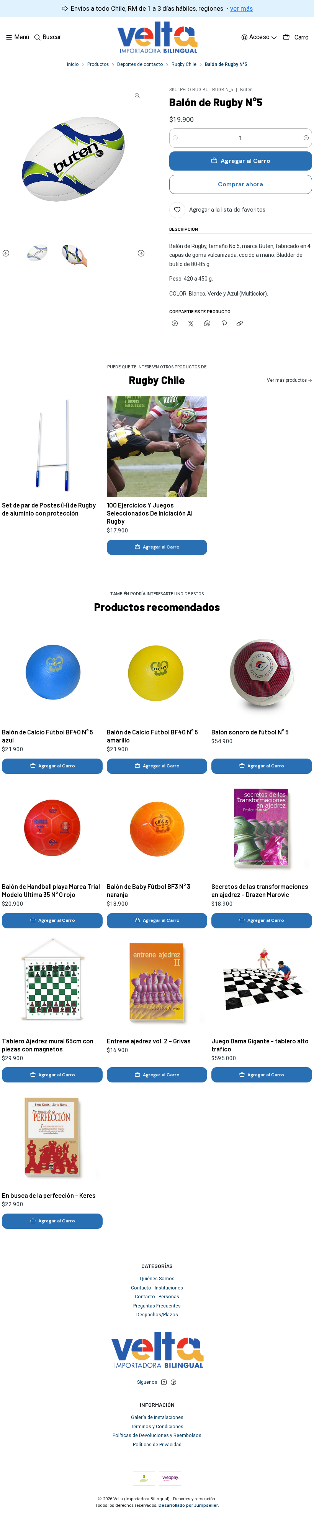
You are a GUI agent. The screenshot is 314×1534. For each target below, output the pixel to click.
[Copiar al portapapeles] (239, 324)
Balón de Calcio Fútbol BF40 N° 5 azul (47, 736)
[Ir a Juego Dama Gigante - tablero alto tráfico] (261, 982)
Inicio (72, 64)
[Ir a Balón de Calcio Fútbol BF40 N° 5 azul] (52, 673)
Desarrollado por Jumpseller (188, 1505)
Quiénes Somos (157, 1278)
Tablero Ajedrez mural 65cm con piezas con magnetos (47, 1045)
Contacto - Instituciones (157, 1288)
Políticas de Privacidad (157, 1444)
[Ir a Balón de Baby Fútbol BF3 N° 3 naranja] (157, 828)
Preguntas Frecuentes (157, 1306)
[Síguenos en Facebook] (173, 1382)
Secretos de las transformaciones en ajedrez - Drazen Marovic (259, 890)
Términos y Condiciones (157, 1426)
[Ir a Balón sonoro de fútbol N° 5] (261, 673)
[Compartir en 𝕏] (191, 324)
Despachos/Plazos (157, 1314)
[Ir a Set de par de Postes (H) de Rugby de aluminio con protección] (52, 446)
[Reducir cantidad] (175, 138)
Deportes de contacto (140, 64)
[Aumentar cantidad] (306, 138)
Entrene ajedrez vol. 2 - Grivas (149, 1041)
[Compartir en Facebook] (175, 324)
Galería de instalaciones (157, 1417)
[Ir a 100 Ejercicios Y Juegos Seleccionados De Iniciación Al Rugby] (157, 446)
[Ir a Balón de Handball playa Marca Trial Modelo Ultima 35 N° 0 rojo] (52, 828)
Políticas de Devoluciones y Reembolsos (157, 1435)
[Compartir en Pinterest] (223, 324)
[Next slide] (139, 253)
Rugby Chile (184, 64)
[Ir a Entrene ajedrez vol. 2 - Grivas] (157, 982)
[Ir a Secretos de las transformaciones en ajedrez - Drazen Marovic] (261, 828)
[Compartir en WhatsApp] (207, 324)
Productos (98, 64)
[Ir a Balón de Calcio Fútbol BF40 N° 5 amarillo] (157, 673)
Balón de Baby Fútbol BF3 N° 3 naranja (148, 890)
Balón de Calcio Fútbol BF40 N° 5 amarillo (152, 736)
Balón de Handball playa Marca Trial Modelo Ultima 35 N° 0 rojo (51, 890)
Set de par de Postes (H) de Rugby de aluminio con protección (49, 509)
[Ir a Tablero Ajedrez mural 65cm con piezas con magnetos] (52, 982)
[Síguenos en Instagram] (163, 1382)
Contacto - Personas (157, 1296)
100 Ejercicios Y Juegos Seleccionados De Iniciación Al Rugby (150, 513)
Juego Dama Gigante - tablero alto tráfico (260, 1045)
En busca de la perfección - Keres (49, 1195)
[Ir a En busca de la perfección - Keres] (52, 1137)
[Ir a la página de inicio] (157, 37)
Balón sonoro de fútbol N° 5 (250, 732)
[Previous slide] (7, 253)
